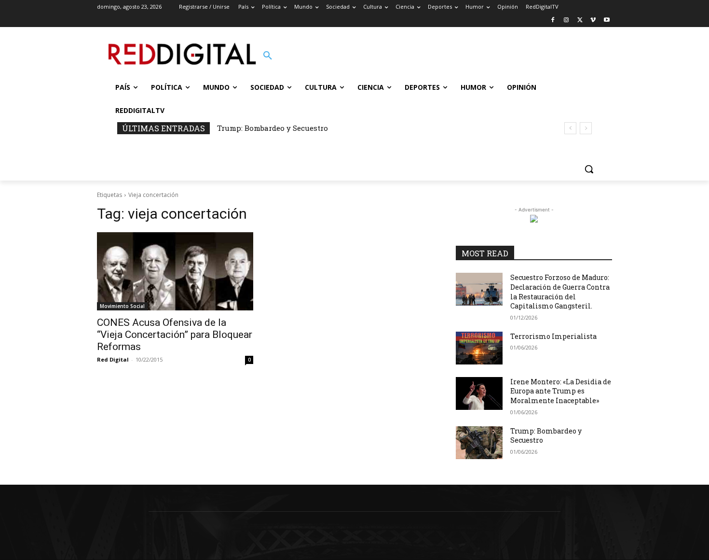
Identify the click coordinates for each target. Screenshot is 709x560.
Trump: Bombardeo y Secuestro (272, 128)
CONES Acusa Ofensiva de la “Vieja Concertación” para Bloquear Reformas (174, 334)
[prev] (570, 128)
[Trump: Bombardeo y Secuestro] (479, 442)
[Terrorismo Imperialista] (479, 348)
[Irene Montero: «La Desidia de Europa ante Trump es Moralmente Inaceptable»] (479, 393)
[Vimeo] (593, 20)
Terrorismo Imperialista (553, 336)
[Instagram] (566, 20)
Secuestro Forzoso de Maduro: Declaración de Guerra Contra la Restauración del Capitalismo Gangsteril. (560, 291)
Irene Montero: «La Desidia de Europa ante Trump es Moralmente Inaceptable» (560, 391)
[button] (267, 56)
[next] (586, 128)
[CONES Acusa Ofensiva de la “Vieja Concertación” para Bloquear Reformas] (175, 271)
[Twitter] (580, 20)
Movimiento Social (122, 306)
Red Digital (113, 359)
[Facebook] (553, 20)
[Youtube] (606, 20)
